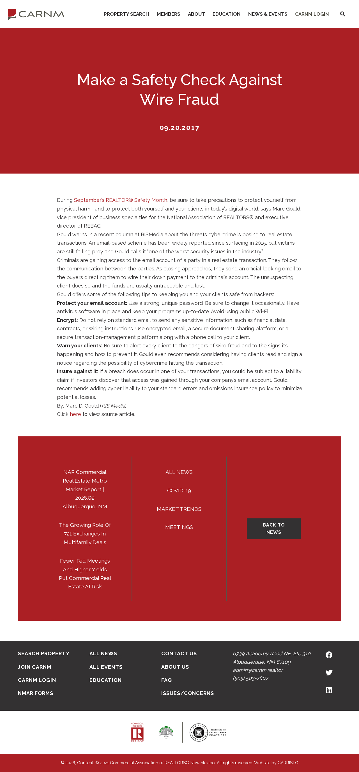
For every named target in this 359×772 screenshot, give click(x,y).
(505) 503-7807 (250, 678)
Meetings (179, 527)
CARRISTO (288, 762)
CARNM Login (312, 14)
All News (179, 472)
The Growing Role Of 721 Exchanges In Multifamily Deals (85, 533)
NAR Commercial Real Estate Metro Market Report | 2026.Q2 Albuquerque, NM (85, 489)
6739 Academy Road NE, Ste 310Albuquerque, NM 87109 (271, 658)
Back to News (274, 528)
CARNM (36, 14)
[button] (342, 14)
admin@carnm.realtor (258, 670)
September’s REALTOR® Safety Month (120, 200)
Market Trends (179, 509)
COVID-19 (179, 490)
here (75, 414)
